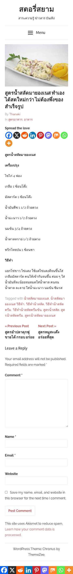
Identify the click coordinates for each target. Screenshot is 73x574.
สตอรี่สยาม (36, 9)
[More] (8, 143)
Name (10, 437)
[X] (16, 135)
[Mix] (56, 135)
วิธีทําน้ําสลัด (35, 304)
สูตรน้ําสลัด (51, 310)
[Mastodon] (48, 135)
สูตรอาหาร (15, 119)
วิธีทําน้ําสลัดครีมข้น (27, 310)
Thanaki (14, 114)
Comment (14, 375)
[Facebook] (8, 135)
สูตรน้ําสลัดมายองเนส (40, 315)
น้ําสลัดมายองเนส (36, 298)
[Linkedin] (32, 135)
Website (11, 474)
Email (10, 455)
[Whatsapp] (64, 135)
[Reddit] (24, 135)
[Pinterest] (40, 135)
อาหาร (28, 119)
